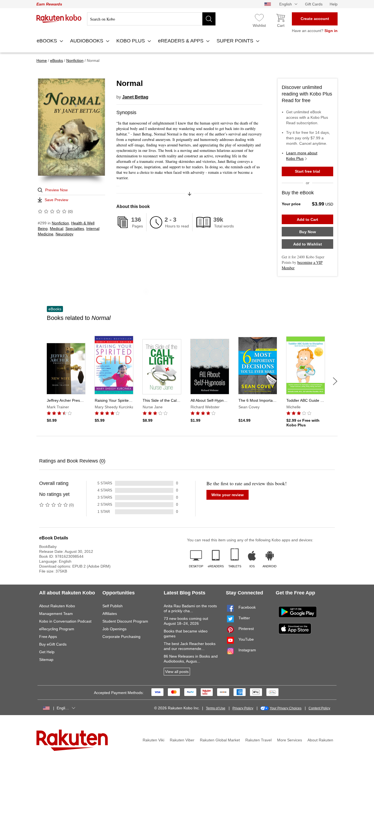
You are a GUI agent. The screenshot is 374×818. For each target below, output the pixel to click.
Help (334, 4)
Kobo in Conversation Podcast (65, 621)
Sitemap (46, 659)
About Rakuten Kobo (57, 606)
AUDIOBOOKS (87, 41)
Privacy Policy (242, 708)
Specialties (74, 228)
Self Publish (112, 606)
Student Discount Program (125, 621)
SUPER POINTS (236, 41)
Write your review (227, 495)
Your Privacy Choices (285, 708)
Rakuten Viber (182, 740)
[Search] (208, 18)
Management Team (56, 613)
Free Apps (48, 636)
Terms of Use (215, 708)
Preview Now (56, 190)
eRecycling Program (56, 629)
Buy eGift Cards (53, 644)
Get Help (46, 652)
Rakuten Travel (258, 740)
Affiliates (109, 613)
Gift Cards (314, 4)
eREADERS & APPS (181, 41)
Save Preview (56, 200)
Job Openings (114, 629)
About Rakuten (320, 740)
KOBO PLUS (131, 41)
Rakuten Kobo (59, 19)
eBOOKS (47, 41)
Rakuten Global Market (220, 740)
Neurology (64, 234)
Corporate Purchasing (121, 636)
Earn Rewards (49, 4)
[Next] (335, 381)
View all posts (177, 671)
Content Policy (319, 708)
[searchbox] (151, 18)
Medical (56, 228)
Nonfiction (60, 223)
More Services (289, 740)
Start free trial (307, 171)
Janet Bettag (135, 97)
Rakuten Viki (153, 740)
